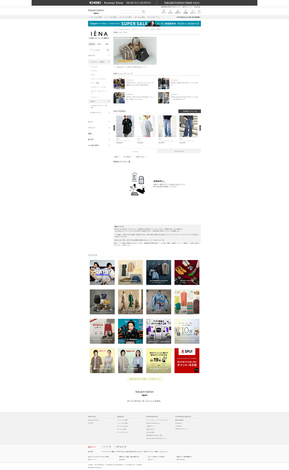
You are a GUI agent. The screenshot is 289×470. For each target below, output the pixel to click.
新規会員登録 (179, 420)
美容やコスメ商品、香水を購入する (129, 456)
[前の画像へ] (114, 128)
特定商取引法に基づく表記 (154, 435)
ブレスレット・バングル (98, 87)
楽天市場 (197, 7)
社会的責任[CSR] (130, 464)
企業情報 (90, 464)
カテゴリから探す (122, 426)
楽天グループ (187, 7)
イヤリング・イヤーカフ (98, 79)
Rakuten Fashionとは (153, 423)
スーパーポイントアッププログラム (157, 420)
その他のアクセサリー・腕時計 (99, 106)
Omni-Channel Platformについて (156, 438)
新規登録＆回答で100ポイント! (170, 7)
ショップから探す (122, 423)
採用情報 (139, 464)
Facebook (178, 423)
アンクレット (95, 97)
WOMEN (92, 44)
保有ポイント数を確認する (184, 456)
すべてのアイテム (122, 432)
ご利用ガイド (150, 426)
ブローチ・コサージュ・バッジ (99, 92)
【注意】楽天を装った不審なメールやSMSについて (144, 379)
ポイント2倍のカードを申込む (156, 456)
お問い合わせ (150, 429)
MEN (99, 44)
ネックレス (94, 66)
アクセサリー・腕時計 (97, 62)
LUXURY (91, 423)
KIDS (106, 44)
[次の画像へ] (200, 128)
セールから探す (122, 429)
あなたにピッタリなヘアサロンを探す (98, 456)
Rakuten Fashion (124, 29)
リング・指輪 (95, 83)
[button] (125, 131)
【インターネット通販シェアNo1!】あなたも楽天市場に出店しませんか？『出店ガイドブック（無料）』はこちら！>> (135, 451)
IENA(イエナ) (136, 29)
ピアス (93, 75)
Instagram (178, 426)
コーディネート (179, 151)
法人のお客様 (150, 432)
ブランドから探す (122, 420)
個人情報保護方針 (100, 464)
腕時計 (93, 101)
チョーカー (94, 71)
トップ (115, 29)
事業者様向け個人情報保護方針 (115, 464)
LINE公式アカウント (181, 429)
